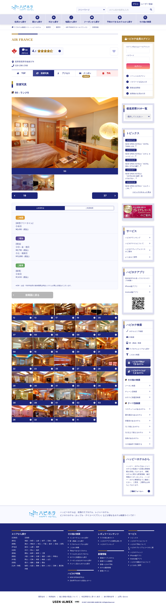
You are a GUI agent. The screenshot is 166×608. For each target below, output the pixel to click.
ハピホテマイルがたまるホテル (138, 371)
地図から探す (71, 22)
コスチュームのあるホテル (135, 409)
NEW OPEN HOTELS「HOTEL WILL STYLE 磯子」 (137, 163)
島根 (43, 559)
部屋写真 (45, 73)
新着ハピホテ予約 (106, 564)
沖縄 (26, 569)
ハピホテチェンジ (136, 552)
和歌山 (55, 556)
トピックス (132, 133)
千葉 (44, 544)
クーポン (87, 73)
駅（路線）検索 (135, 343)
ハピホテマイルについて (134, 243)
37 (105, 195)
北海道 (27, 538)
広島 (31, 559)
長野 (37, 547)
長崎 (37, 566)
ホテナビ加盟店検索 (132, 397)
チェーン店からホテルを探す (80, 564)
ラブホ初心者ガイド (107, 538)
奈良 (49, 556)
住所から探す (20, 22)
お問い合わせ (123, 597)
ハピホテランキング (132, 238)
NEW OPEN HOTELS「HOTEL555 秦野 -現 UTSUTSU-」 (134, 174)
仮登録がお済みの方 (137, 93)
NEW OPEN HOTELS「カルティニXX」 (137, 185)
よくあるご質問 (131, 257)
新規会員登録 (135, 88)
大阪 (26, 556)
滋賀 (43, 556)
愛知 (26, 553)
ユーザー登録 (147, 4)
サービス (131, 231)
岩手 (43, 541)
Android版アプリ (131, 292)
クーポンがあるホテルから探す (81, 560)
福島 (54, 541)
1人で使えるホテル (132, 426)
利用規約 (52, 597)
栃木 (50, 544)
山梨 (31, 547)
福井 (37, 550)
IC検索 (131, 337)
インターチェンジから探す (79, 538)
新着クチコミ (104, 571)
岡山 (26, 559)
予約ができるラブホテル (78, 551)
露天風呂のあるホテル (133, 415)
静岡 (37, 553)
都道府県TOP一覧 (136, 108)
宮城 (49, 541)
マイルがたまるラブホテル (79, 554)
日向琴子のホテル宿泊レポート (81, 581)
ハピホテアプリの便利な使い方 (111, 541)
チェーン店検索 (131, 391)
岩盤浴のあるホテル (132, 421)
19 (24, 195)
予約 (108, 73)
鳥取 (37, 559)
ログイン (138, 66)
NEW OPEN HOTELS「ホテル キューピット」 (137, 153)
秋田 (31, 541)
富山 (31, 550)
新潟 (26, 547)
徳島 (31, 562)
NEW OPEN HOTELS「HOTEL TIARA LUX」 (137, 143)
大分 (49, 566)
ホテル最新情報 (105, 568)
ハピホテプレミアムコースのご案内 (135, 250)
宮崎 (54, 566)
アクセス (66, 73)
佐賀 (31, 566)
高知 (43, 562)
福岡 (26, 566)
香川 (26, 562)
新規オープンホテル (107, 558)
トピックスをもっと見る (141, 192)
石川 (26, 550)
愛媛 (37, 562)
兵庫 (31, 556)
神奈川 (32, 544)
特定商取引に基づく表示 (91, 597)
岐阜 (31, 553)
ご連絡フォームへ (136, 491)
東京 (26, 544)
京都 (37, 556)
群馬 (62, 544)
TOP (23, 73)
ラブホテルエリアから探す (139, 349)
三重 (43, 553)
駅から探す (37, 22)
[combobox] (128, 10)
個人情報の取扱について (68, 597)
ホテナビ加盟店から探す (78, 557)
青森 (26, 541)
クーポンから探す (92, 22)
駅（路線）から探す (77, 541)
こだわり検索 (134, 355)
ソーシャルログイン (137, 76)
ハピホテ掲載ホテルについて (140, 562)
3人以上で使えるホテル (134, 432)
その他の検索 (145, 22)
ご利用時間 (89, 208)
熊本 (43, 566)
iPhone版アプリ (131, 286)
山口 (49, 559)
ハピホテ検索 (134, 324)
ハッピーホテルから (138, 459)
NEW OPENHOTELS (77, 577)
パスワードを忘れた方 (138, 82)
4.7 (34, 51)
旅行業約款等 (109, 597)
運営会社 (41, 597)
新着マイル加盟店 (106, 561)
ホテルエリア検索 (136, 331)
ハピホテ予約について (138, 544)
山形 (37, 541)
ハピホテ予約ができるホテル (138, 362)
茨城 (56, 544)
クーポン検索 (130, 386)
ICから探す (53, 22)
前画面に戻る (32, 295)
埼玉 (39, 544)
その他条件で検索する (133, 444)
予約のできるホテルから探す (119, 22)
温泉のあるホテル (132, 438)
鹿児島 (61, 566)
